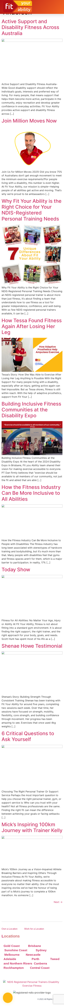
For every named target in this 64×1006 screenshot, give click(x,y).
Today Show (16, 570)
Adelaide (10, 959)
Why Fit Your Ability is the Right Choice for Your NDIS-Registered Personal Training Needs (32, 210)
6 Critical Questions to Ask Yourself (28, 736)
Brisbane (34, 946)
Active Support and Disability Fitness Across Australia (30, 27)
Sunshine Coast (15, 950)
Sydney (41, 950)
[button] (58, 6)
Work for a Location (34, 928)
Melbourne (12, 954)
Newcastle (33, 954)
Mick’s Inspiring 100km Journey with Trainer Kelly (32, 827)
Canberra (41, 963)
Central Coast (39, 967)
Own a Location (9, 928)
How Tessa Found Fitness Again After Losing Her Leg (32, 326)
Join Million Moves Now (29, 121)
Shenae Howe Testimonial (32, 646)
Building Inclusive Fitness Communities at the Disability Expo (31, 410)
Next (58, 902)
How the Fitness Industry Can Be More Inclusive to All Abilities (31, 493)
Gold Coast (12, 946)
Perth (35, 959)
